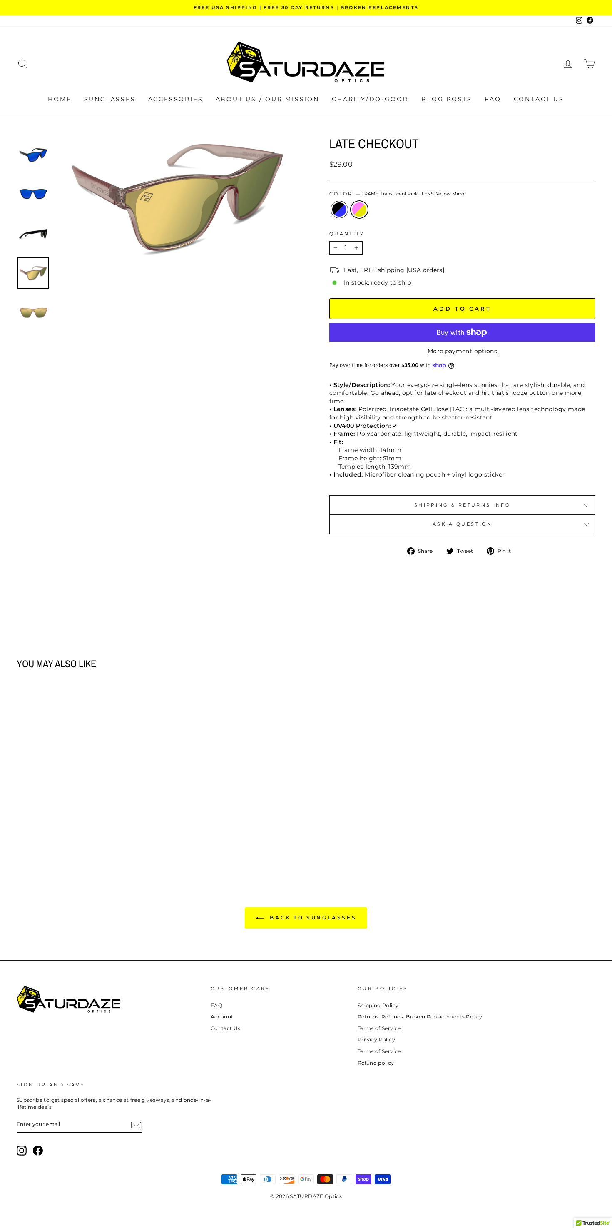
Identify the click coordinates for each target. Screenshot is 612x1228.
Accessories (175, 99)
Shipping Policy (378, 1005)
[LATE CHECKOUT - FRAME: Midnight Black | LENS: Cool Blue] (80, 837)
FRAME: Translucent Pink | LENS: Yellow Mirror (359, 209)
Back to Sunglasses (311, 917)
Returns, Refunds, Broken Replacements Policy (420, 1016)
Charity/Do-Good (370, 99)
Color (397, 194)
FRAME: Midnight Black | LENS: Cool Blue (339, 209)
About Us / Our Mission (268, 99)
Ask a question (462, 524)
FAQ (493, 99)
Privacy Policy (376, 1039)
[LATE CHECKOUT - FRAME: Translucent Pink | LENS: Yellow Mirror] (91, 837)
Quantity (346, 234)
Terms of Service (379, 1028)
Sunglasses (110, 99)
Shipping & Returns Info (462, 505)
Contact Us (539, 99)
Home (59, 99)
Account (222, 1016)
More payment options (462, 351)
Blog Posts (446, 99)
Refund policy (376, 1063)
